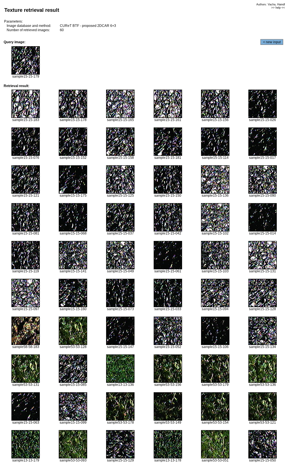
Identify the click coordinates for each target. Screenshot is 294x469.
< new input (272, 42)
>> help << (278, 7)
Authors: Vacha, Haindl (270, 4)
